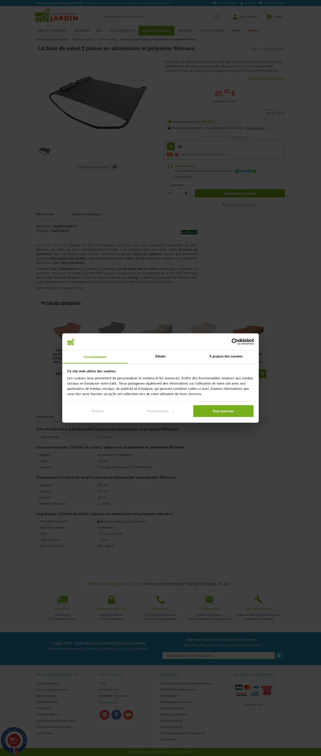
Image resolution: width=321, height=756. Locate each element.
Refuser (98, 411)
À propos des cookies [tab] (226, 356)
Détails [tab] (160, 356)
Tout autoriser (223, 411)
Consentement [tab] (95, 357)
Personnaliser (158, 411)
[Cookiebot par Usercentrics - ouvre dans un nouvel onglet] (235, 341)
